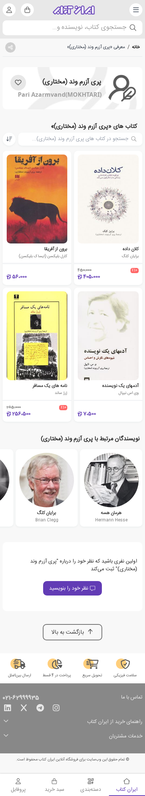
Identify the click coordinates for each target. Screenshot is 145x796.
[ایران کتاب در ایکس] (24, 709)
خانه (136, 47)
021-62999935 (21, 698)
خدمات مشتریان (125, 736)
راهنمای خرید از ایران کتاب (114, 722)
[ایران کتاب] (74, 10)
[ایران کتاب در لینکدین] (7, 709)
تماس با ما (131, 698)
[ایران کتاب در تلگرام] (40, 709)
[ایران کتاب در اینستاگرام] (56, 709)
